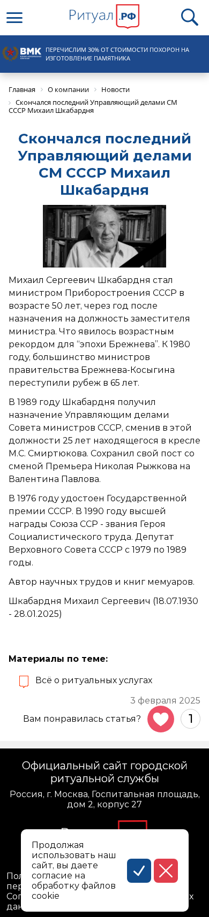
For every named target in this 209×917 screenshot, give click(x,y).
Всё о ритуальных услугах (93, 680)
